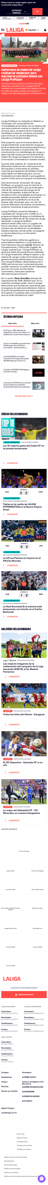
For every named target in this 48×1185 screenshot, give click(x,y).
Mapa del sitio (22, 1138)
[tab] (12, 323)
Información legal (10, 1165)
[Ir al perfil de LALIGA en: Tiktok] (31, 1124)
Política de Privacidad (12, 1168)
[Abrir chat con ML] (41, 1178)
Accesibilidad (9, 1161)
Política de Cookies (11, 1172)
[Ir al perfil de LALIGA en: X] (17, 1124)
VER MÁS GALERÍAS (8, 829)
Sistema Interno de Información (15, 1157)
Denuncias (20, 1134)
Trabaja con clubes (24, 1149)
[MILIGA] (44, 30)
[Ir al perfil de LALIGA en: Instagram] (10, 1124)
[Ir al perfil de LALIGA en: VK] (37, 1124)
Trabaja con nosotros (24, 1145)
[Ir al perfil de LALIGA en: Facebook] (3, 1124)
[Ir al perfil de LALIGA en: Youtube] (44, 1124)
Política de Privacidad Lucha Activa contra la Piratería (24, 1176)
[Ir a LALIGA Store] (24, 23)
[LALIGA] (15, 30)
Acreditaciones (22, 1141)
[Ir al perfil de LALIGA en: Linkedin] (24, 1124)
